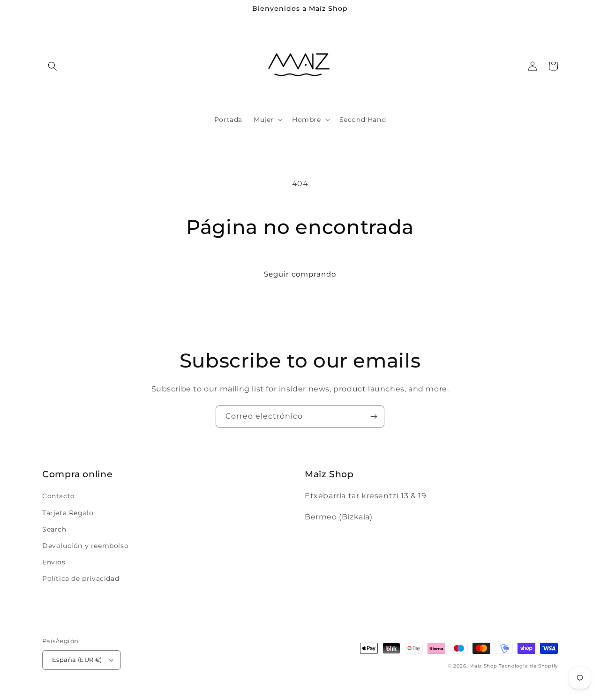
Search (54, 529)
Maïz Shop (483, 666)
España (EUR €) (77, 659)
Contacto (58, 496)
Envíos (54, 562)
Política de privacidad (80, 578)
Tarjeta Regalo (67, 513)
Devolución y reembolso (85, 545)
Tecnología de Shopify (528, 666)
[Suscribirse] (373, 416)
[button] (52, 66)
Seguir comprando (300, 274)
